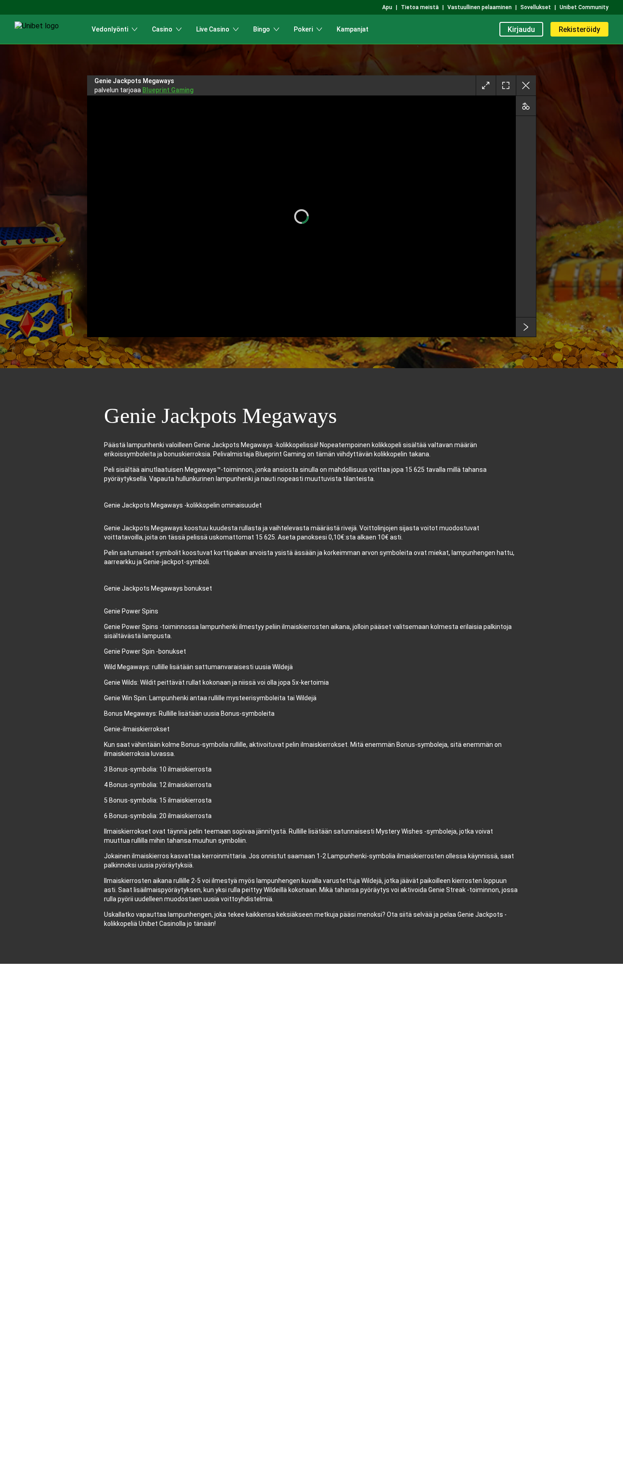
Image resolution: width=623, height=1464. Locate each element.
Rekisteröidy (579, 29)
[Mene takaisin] (526, 85)
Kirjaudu (521, 29)
